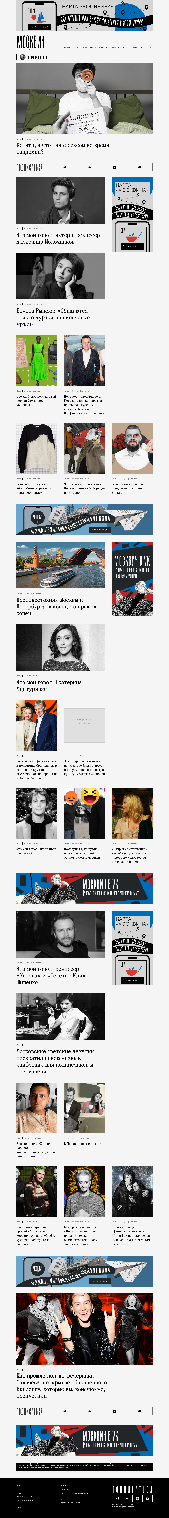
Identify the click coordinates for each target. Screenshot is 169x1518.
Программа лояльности (70, 1503)
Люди (18, 139)
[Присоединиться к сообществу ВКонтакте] (89, 167)
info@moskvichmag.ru (127, 1507)
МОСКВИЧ (30, 41)
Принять (130, 1466)
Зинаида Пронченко (33, 139)
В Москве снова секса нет (83, 1144)
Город (19, 593)
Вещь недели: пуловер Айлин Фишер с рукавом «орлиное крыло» (33, 489)
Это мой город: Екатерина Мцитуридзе (49, 686)
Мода (18, 391)
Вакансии (65, 1489)
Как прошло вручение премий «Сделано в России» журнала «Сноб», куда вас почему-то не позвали (35, 1236)
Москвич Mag (125, 1504)
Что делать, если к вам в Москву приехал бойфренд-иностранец (84, 489)
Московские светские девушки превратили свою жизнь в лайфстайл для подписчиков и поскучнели (55, 1062)
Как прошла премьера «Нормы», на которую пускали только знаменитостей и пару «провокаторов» (80, 1236)
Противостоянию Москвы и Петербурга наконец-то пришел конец (56, 607)
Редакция (65, 1486)
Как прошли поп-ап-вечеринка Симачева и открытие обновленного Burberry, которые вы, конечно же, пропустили (61, 1386)
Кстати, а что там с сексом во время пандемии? (62, 149)
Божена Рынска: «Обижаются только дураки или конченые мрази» (53, 318)
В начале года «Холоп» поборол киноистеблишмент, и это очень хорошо (35, 1150)
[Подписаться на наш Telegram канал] (64, 167)
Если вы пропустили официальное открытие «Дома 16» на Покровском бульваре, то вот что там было (131, 1236)
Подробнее (144, 1466)
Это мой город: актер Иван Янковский (36, 851)
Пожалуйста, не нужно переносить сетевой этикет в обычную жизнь (82, 853)
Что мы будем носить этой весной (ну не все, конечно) (36, 401)
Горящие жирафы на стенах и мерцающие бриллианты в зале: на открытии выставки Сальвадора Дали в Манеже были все (36, 770)
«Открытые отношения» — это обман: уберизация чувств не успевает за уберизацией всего (131, 855)
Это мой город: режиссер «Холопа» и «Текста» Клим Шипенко (50, 976)
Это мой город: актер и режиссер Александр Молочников (58, 238)
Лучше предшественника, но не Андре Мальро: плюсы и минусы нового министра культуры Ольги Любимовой (84, 768)
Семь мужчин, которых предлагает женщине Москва (128, 489)
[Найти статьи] (151, 47)
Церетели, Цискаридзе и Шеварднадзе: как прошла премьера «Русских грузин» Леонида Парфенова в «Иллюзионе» (84, 405)
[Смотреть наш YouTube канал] (140, 167)
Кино (18, 1138)
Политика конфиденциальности (74, 1493)
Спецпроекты (66, 1499)
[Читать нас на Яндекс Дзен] (114, 167)
